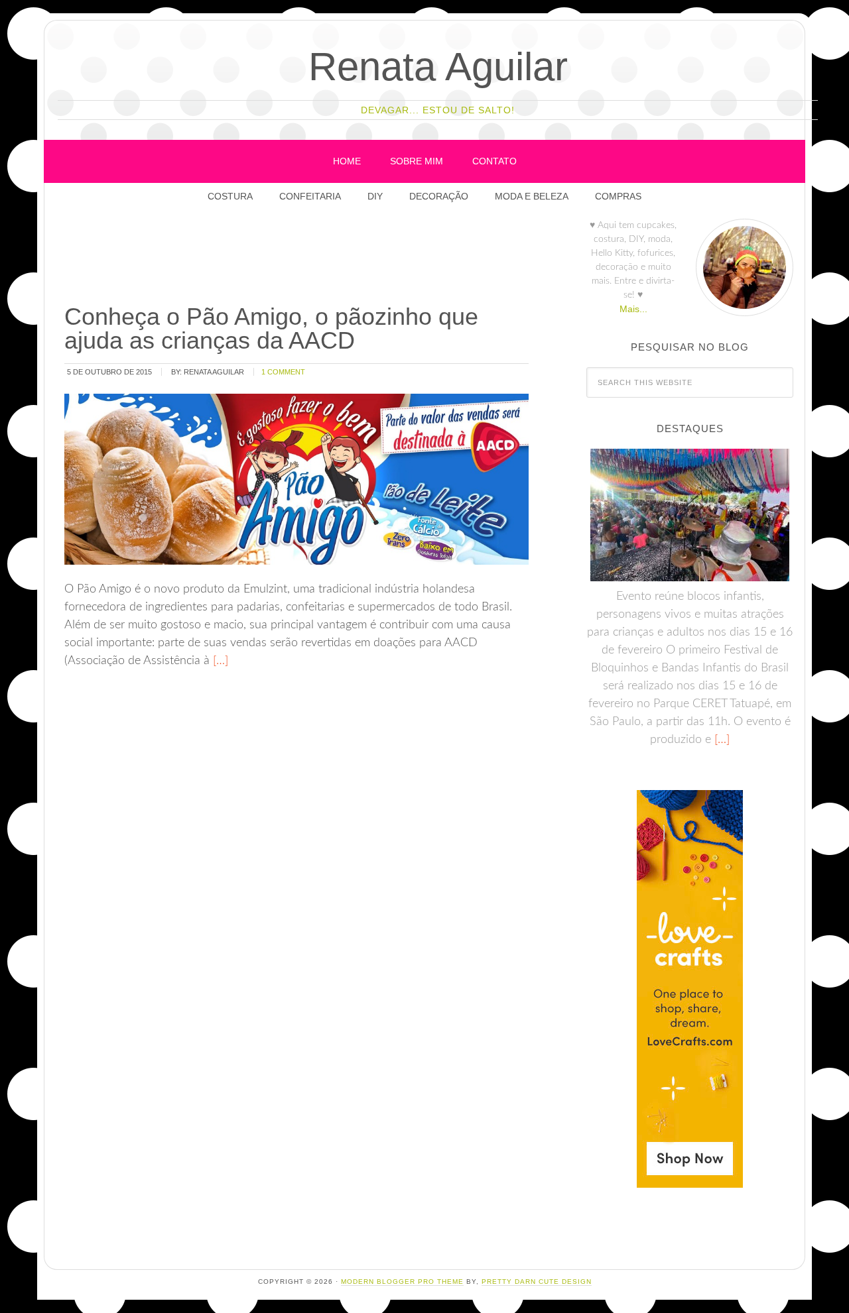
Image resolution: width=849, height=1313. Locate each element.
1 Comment (283, 372)
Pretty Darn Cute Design (537, 1281)
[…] (219, 661)
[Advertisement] (303, 258)
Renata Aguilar (438, 66)
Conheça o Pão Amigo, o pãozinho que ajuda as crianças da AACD (271, 328)
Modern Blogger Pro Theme (402, 1281)
